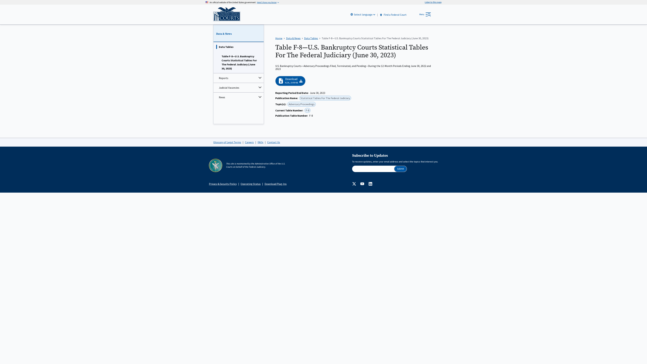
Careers (249, 142)
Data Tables (226, 47)
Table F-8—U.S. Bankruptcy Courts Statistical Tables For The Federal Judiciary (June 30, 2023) (239, 62)
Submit (400, 168)
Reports (223, 78)
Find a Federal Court (395, 14)
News (222, 97)
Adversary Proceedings (302, 104)
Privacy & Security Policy (223, 184)
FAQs (260, 142)
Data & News (224, 34)
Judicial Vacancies (229, 87)
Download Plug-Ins (276, 184)
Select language (363, 14)
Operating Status (251, 184)
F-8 (307, 110)
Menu (421, 14)
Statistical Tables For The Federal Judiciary (325, 98)
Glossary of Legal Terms (227, 142)
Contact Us (273, 142)
